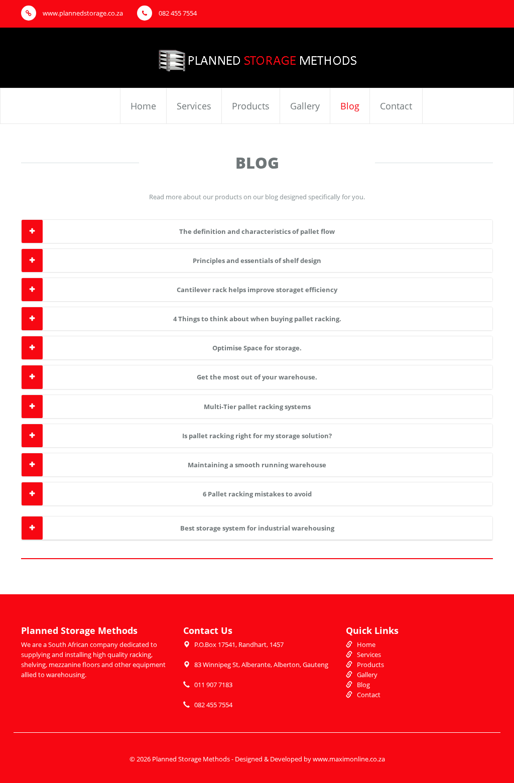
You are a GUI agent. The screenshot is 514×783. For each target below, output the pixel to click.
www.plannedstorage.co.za (82, 13)
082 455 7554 (177, 13)
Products (251, 106)
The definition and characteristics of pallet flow (257, 231)
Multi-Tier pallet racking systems (257, 406)
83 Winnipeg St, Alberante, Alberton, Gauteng (261, 664)
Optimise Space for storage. (257, 347)
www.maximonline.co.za (349, 758)
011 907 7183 (213, 684)
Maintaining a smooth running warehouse (257, 464)
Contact (396, 106)
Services (194, 106)
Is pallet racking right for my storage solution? (257, 435)
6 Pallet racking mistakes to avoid (257, 493)
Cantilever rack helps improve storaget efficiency (257, 289)
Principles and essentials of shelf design (257, 260)
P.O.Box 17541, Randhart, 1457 (239, 644)
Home (143, 106)
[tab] (257, 231)
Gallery (305, 106)
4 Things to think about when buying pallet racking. (257, 318)
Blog (349, 106)
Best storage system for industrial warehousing (257, 528)
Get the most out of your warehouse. (257, 376)
